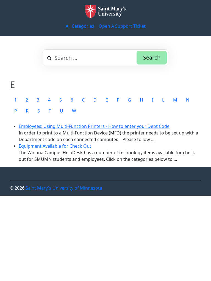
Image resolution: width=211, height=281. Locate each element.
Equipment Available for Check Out (55, 146)
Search (151, 57)
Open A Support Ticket (122, 26)
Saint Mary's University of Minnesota (64, 188)
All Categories (80, 26)
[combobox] (105, 57)
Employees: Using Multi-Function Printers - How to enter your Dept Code (94, 126)
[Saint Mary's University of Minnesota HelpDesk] (105, 11)
